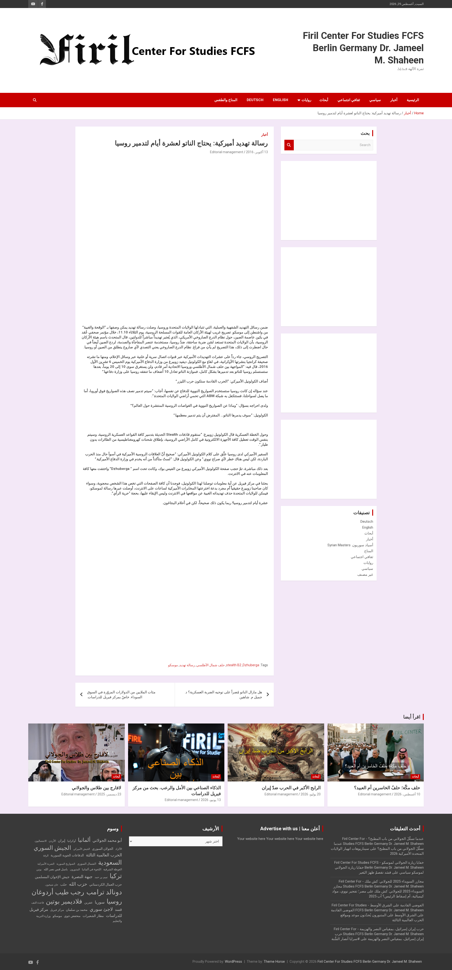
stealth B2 (233, 665)
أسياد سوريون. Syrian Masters (350, 545)
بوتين (39, 869)
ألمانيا (84, 840)
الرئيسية (413, 100)
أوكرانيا (71, 841)
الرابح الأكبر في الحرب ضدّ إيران (291, 787)
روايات (306, 100)
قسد (118, 909)
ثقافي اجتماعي (349, 100)
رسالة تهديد (187, 665)
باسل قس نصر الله (56, 869)
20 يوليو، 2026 (311, 794)
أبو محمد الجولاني (107, 840)
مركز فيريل (57, 910)
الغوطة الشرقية (112, 869)
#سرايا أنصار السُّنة (345, 939)
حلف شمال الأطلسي (210, 665)
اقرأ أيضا (411, 717)
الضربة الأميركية (45, 863)
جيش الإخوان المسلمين (52, 877)
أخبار (393, 100)
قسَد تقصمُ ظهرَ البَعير (375, 872)
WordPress (233, 961)
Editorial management (226, 152)
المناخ (368, 551)
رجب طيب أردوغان (58, 892)
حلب (63, 884)
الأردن (52, 841)
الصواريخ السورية (65, 863)
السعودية (110, 862)
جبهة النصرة (82, 876)
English (280, 100)
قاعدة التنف (37, 902)
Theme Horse (274, 961)
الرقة (45, 855)
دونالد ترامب (104, 892)
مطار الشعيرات (93, 916)
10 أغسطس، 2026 (407, 794)
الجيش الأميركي (81, 849)
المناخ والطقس (225, 100)
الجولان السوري (102, 849)
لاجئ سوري (101, 909)
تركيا (116, 876)
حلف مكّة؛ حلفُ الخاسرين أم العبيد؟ (387, 787)
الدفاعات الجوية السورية (67, 855)
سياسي (375, 100)
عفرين (88, 902)
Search (289, 145)
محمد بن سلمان (77, 910)
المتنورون (75, 869)
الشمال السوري (86, 863)
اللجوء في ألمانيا (91, 869)
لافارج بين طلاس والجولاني (96, 787)
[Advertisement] (232, 238)
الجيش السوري (52, 847)
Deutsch (255, 100)
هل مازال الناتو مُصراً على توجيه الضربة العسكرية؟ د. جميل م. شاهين (223, 694)
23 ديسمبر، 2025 (109, 794)
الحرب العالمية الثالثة (104, 854)
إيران (61, 840)
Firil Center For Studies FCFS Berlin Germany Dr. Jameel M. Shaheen (363, 48)
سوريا (100, 902)
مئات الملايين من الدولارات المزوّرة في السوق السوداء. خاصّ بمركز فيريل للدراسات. (121, 694)
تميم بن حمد (101, 877)
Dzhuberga (251, 665)
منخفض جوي (72, 916)
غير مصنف (365, 574)
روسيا (114, 901)
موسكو (173, 665)
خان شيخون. (51, 884)
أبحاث (323, 100)
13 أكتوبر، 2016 (257, 152)
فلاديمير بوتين (64, 901)
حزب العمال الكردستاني (105, 884)
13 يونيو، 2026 (211, 800)
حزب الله (78, 884)
